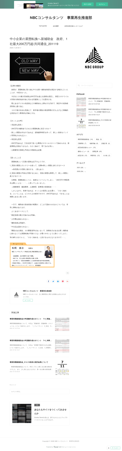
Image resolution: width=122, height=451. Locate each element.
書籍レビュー (83, 151)
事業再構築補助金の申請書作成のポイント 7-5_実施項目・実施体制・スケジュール (41, 318)
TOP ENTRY (43, 26)
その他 (106, 155)
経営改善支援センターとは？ (74, 26)
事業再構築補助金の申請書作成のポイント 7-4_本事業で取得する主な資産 (38, 340)
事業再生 (95, 155)
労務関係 (82, 143)
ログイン (102, 4)
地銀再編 (94, 143)
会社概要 (56, 26)
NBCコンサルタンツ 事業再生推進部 (61, 17)
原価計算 (105, 143)
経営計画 (82, 155)
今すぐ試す (88, 4)
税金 (99, 139)
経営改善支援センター (87, 147)
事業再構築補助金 (85, 139)
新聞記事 (97, 151)
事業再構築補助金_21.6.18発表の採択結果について (29, 362)
